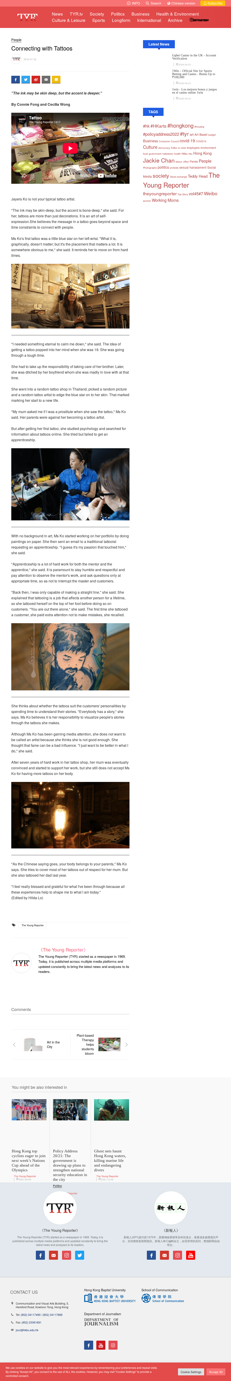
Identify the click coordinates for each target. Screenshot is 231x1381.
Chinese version (183, 3)
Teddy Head (198, 176)
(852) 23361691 (32, 1322)
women (147, 200)
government (155, 153)
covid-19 (187, 140)
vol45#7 (196, 193)
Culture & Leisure (68, 20)
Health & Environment (177, 14)
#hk (146, 126)
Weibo (210, 193)
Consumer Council (169, 141)
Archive (175, 20)
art (192, 134)
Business (141, 14)
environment (208, 148)
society (161, 175)
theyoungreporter (160, 193)
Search (156, 3)
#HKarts (158, 126)
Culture (150, 147)
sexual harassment (192, 167)
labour (179, 161)
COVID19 (201, 141)
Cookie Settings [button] (191, 1372)
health (177, 153)
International (149, 20)
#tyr (184, 133)
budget (212, 134)
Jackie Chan (159, 160)
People (16, 39)
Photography (150, 167)
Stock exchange (178, 176)
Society (97, 14)
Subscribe (214, 3)
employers (193, 148)
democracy (164, 147)
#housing (199, 126)
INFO (136, 3)
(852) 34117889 (52, 1315)
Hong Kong (202, 153)
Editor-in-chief (178, 147)
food (145, 153)
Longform (121, 20)
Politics (118, 14)
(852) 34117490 (31, 1315)
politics (163, 167)
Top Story (183, 194)
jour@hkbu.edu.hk (27, 1330)
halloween (167, 153)
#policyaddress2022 (161, 134)
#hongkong (180, 125)
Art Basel (200, 134)
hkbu (185, 154)
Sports (98, 20)
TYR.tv (76, 14)
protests (174, 167)
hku (190, 153)
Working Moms (165, 200)
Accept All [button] (216, 1372)
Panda (194, 161)
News (57, 14)
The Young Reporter (33, 925)
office (186, 161)
